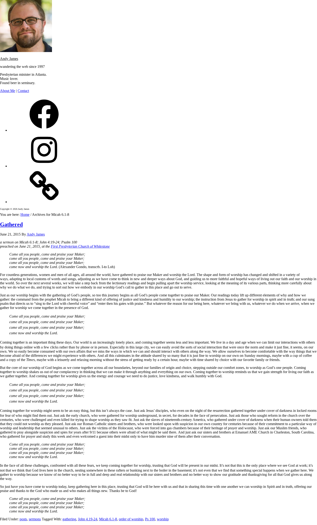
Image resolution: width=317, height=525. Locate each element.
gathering (69, 519)
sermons (35, 519)
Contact (23, 91)
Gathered (11, 224)
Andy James (9, 59)
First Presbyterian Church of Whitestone (80, 246)
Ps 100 (150, 519)
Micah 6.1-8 (108, 519)
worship (163, 519)
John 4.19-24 (87, 519)
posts (23, 519)
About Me (7, 91)
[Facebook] (44, 130)
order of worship (131, 519)
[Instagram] (44, 166)
